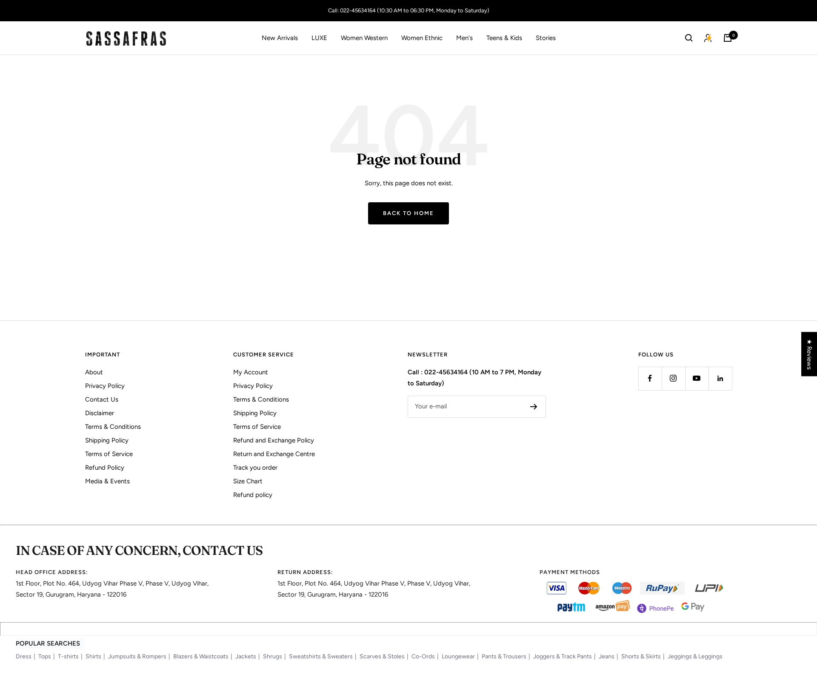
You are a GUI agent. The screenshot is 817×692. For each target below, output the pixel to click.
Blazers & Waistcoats (201, 656)
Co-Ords (423, 656)
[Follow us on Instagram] (673, 378)
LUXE (319, 38)
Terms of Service (109, 454)
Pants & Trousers (504, 656)
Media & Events (107, 481)
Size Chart (248, 481)
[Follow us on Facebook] (650, 378)
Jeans (606, 656)
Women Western (364, 38)
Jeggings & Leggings (695, 656)
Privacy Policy (105, 386)
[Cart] (727, 38)
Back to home (408, 213)
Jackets (245, 656)
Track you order (255, 467)
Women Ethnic (422, 38)
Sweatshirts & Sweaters (321, 656)
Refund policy (252, 495)
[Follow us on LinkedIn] (720, 378)
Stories (546, 38)
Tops (44, 656)
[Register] (533, 407)
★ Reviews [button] (809, 354)
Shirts (93, 656)
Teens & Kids (504, 38)
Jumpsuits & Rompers (137, 656)
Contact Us (101, 399)
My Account (250, 372)
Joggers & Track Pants (562, 656)
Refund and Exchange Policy (273, 440)
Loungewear (458, 656)
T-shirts (68, 656)
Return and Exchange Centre (274, 454)
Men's (464, 38)
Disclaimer (99, 413)
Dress (23, 656)
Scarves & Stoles (382, 656)
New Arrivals (280, 38)
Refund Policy (104, 467)
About (94, 372)
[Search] (689, 38)
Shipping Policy (107, 440)
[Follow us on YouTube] (696, 378)
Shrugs (272, 656)
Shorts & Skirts (641, 656)
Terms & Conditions (113, 427)
